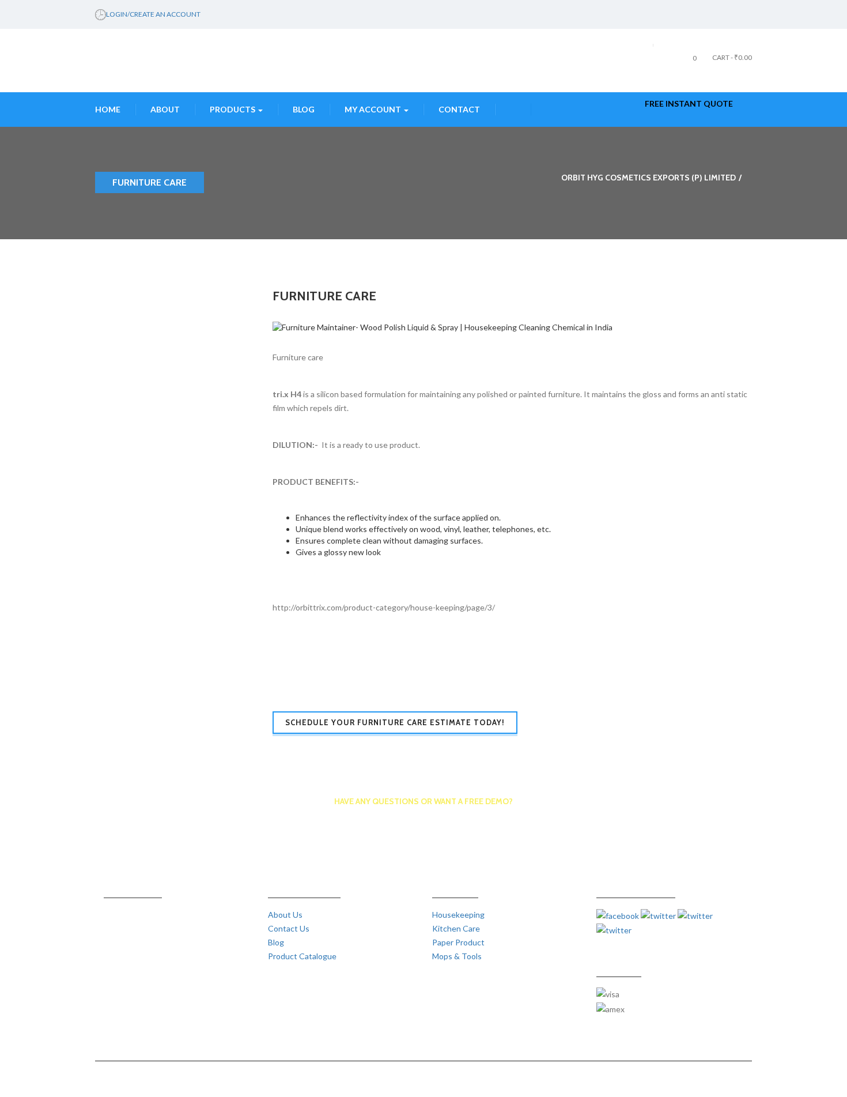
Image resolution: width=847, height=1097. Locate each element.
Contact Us (288, 928)
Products (233, 109)
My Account (374, 109)
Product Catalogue (302, 956)
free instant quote (689, 103)
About (165, 109)
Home (107, 109)
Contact (459, 109)
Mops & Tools (457, 956)
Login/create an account (153, 14)
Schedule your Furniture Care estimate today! (395, 722)
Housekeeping (458, 914)
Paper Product (458, 942)
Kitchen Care (456, 928)
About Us (285, 914)
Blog (304, 109)
